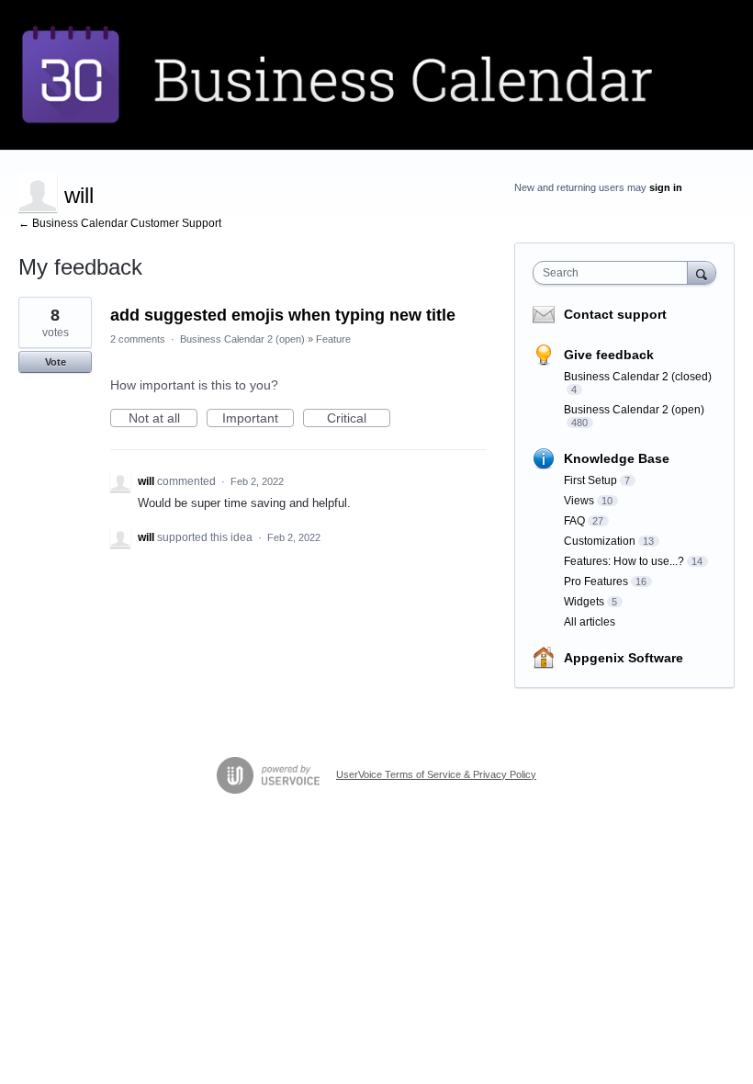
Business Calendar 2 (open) (242, 338)
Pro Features (596, 581)
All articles (589, 621)
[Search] (701, 272)
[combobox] (614, 272)
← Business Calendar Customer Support (119, 223)
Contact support (615, 314)
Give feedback (609, 354)
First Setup (590, 480)
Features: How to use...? (624, 561)
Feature (333, 338)
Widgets (584, 601)
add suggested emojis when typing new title (282, 315)
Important (258, 419)
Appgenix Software (623, 657)
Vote (55, 361)
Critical (358, 419)
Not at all (163, 419)
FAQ (574, 520)
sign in (665, 187)
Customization (599, 541)
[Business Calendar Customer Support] (376, 75)
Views (579, 500)
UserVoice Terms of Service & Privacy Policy (436, 774)
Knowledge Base (616, 458)
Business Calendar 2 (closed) (638, 376)
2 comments (137, 338)
